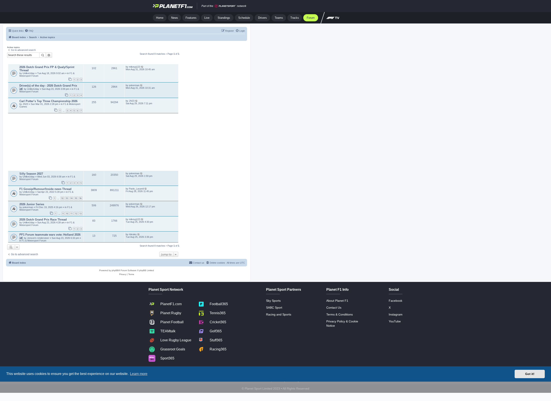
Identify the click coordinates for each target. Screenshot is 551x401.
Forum (311, 17)
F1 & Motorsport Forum (34, 240)
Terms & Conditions (339, 314)
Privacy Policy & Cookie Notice (342, 323)
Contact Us (333, 307)
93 (67, 198)
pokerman (134, 85)
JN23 (26, 104)
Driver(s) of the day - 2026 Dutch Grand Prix (48, 85)
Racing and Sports (278, 314)
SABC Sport (274, 307)
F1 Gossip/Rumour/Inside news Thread (45, 189)
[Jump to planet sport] (225, 6)
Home (159, 17)
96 (80, 198)
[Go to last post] (142, 66)
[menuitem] (29, 30)
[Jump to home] (173, 6)
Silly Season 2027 (31, 173)
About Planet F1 (337, 300)
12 (76, 213)
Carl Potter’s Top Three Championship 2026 (48, 101)
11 (71, 213)
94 (71, 198)
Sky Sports (273, 300)
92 (62, 198)
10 (67, 213)
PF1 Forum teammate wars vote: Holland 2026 (49, 234)
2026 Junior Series (31, 204)
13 (80, 213)
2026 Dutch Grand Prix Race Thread (43, 219)
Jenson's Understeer (38, 238)
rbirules (133, 234)
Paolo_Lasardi (136, 188)
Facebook (395, 300)
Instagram (395, 314)
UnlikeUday (29, 73)
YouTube (395, 321)
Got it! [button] (529, 374)
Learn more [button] (138, 374)
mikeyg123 (134, 66)
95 (76, 198)
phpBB (115, 270)
